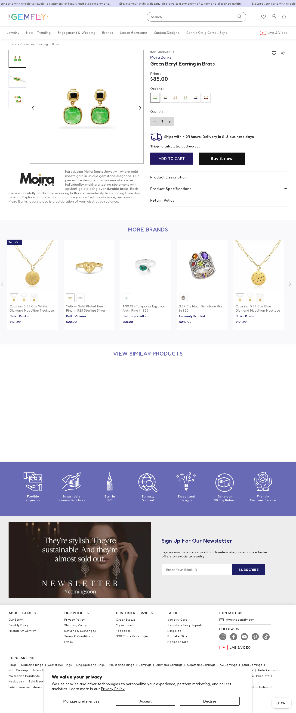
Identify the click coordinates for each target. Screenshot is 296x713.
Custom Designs (166, 32)
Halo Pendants (269, 670)
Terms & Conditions (78, 636)
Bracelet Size (177, 636)
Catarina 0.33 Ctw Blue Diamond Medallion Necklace (258, 308)
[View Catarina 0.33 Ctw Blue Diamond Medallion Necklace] (258, 265)
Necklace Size (177, 642)
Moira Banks (19, 316)
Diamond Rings (32, 664)
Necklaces (16, 681)
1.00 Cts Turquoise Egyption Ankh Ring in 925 (144, 308)
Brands (107, 32)
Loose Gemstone (133, 32)
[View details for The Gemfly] (32, 16)
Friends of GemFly (22, 630)
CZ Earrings (228, 664)
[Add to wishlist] (274, 53)
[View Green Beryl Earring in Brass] (32, 389)
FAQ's (68, 642)
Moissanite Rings (121, 664)
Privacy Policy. (113, 688)
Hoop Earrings (43, 670)
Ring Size (174, 630)
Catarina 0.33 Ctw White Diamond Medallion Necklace (32, 308)
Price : (155, 73)
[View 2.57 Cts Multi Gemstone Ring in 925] (202, 265)
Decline (209, 701)
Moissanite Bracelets (253, 676)
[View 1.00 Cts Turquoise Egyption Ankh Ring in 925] (145, 265)
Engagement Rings (90, 664)
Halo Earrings (19, 670)
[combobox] (196, 17)
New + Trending (38, 32)
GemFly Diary (18, 625)
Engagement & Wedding (76, 32)
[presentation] (289, 284)
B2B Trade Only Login (132, 636)
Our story (16, 619)
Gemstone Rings (60, 664)
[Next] (140, 107)
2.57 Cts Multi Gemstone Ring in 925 (201, 308)
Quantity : (157, 111)
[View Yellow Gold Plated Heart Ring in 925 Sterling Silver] (89, 265)
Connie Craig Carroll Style (207, 32)
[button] (284, 17)
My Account (124, 625)
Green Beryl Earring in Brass (32, 430)
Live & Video (278, 32)
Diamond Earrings (169, 664)
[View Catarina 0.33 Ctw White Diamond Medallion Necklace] (32, 265)
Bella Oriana (76, 316)
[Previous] (33, 107)
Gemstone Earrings (201, 664)
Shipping (156, 146)
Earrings (145, 664)
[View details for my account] (274, 19)
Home (13, 44)
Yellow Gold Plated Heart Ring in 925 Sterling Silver (86, 308)
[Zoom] (87, 107)
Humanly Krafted (135, 316)
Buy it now (222, 158)
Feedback (123, 630)
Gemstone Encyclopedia (185, 625)
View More (44, 422)
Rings (13, 664)
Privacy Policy (74, 619)
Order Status (125, 619)
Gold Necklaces (40, 681)
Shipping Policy (75, 625)
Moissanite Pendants (24, 676)
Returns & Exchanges (80, 630)
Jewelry (13, 32)
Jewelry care (177, 619)
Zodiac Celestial (260, 687)
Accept (145, 701)
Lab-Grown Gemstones (26, 687)
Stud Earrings (252, 664)
